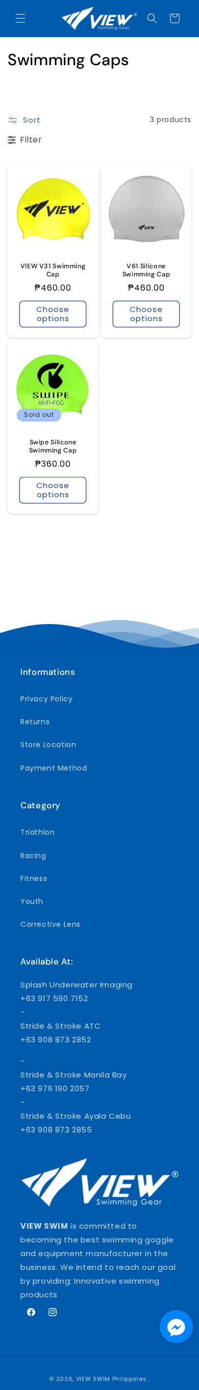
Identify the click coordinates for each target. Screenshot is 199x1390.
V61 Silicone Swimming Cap (146, 270)
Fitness (33, 878)
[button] (20, 18)
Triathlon (37, 832)
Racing (33, 855)
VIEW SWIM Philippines (111, 1379)
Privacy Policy (46, 699)
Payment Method (53, 768)
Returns (34, 722)
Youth (31, 901)
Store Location (48, 745)
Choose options (52, 314)
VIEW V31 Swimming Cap (53, 270)
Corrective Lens (50, 924)
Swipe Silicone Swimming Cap (53, 446)
